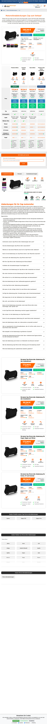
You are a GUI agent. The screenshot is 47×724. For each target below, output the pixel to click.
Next (18, 35)
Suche (23, 163)
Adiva (8, 543)
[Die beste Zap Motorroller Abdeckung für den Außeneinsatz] (10, 375)
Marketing (34, 722)
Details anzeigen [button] (26, 34)
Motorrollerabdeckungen (12, 10)
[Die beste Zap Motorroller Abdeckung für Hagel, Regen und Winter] (10, 452)
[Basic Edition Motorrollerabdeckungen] (32, 74)
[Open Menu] (2, 6)
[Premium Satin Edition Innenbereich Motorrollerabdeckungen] (41, 74)
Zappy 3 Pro (39, 518)
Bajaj (23, 557)
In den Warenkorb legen (39, 34)
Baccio (8, 557)
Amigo (8, 548)
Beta (23, 562)
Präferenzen (27, 722)
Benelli (8, 562)
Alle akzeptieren (16, 720)
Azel (39, 552)
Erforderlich (15, 722)
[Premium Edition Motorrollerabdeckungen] (15, 74)
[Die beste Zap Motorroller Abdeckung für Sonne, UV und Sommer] (10, 489)
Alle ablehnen (31, 720)
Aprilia (8, 552)
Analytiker (21, 722)
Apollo (38, 548)
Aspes (23, 552)
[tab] (7, 173)
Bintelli (38, 562)
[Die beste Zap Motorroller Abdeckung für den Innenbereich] (10, 413)
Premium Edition (14, 67)
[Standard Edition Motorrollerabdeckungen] (24, 74)
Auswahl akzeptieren (24, 720)
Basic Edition (32, 67)
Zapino (8, 518)
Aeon (23, 543)
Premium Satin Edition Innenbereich (41, 69)
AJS (39, 543)
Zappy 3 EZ (23, 518)
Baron (38, 557)
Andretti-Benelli (23, 548)
